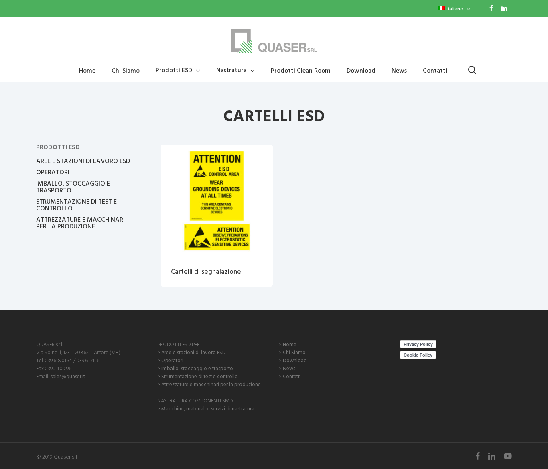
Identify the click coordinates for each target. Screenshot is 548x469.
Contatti (292, 376)
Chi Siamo (294, 352)
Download (295, 360)
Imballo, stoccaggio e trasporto (197, 368)
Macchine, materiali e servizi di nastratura (207, 408)
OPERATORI (52, 172)
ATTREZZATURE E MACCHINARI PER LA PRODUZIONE (80, 223)
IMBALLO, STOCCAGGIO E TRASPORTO (73, 187)
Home (289, 344)
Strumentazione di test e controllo (199, 376)
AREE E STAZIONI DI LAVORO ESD (83, 160)
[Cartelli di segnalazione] (217, 201)
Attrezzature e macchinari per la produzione (211, 384)
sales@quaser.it (68, 376)
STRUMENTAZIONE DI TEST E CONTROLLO (76, 205)
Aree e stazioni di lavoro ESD (193, 352)
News (289, 368)
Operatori (172, 360)
